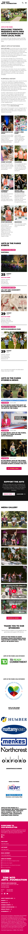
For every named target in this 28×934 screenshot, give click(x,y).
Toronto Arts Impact (7, 863)
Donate (3, 900)
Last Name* (4, 847)
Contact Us (4, 902)
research (3, 95)
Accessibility (5, 911)
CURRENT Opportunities (7, 907)
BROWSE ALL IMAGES (13, 618)
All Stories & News (13, 468)
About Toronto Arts (7, 898)
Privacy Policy (5, 909)
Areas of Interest (6, 858)
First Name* (4, 841)
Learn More (20, 494)
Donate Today (8, 494)
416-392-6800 (10, 889)
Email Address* (5, 853)
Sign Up (4, 871)
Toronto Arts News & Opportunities (11, 860)
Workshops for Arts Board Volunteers (11, 865)
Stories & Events (6, 904)
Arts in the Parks (6, 867)
